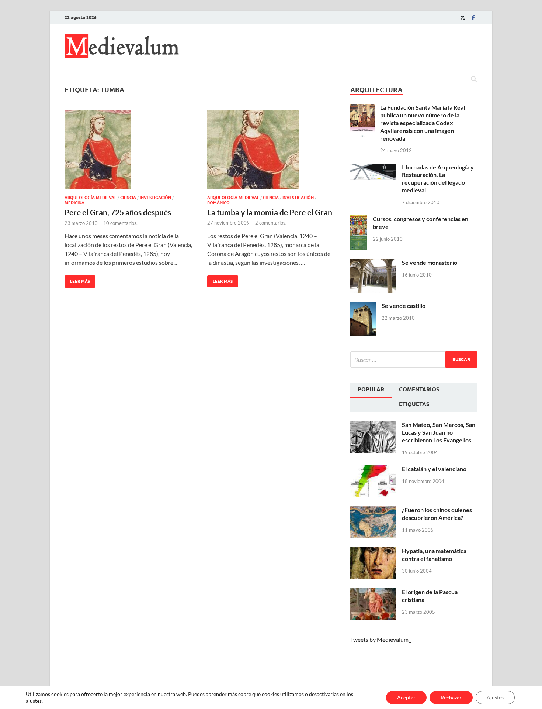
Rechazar (451, 697)
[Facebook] (473, 17)
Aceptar (406, 697)
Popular (371, 389)
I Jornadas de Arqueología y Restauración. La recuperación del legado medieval (438, 178)
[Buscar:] (413, 359)
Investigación (155, 197)
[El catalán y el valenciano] (373, 469)
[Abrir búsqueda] (473, 79)
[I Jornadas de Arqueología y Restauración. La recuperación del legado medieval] (373, 167)
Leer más (77, 279)
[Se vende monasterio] (373, 263)
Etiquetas (414, 404)
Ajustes (495, 697)
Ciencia (128, 197)
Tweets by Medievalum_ (380, 639)
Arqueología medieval (91, 197)
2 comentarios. (270, 223)
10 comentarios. (120, 223)
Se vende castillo (403, 305)
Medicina (74, 202)
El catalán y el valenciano (434, 468)
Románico (218, 202)
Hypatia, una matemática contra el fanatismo (434, 554)
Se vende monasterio (429, 262)
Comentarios (419, 389)
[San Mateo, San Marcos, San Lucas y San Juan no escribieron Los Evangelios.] (373, 425)
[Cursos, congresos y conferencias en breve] (358, 219)
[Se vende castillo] (363, 306)
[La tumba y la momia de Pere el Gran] (271, 149)
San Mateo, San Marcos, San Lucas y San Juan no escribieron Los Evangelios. (438, 432)
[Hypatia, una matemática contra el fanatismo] (373, 551)
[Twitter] (462, 17)
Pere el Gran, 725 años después (118, 212)
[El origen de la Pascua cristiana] (373, 592)
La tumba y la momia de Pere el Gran (269, 212)
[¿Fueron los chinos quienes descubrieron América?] (373, 510)
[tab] (371, 390)
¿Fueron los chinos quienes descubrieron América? (437, 513)
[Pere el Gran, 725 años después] (129, 149)
